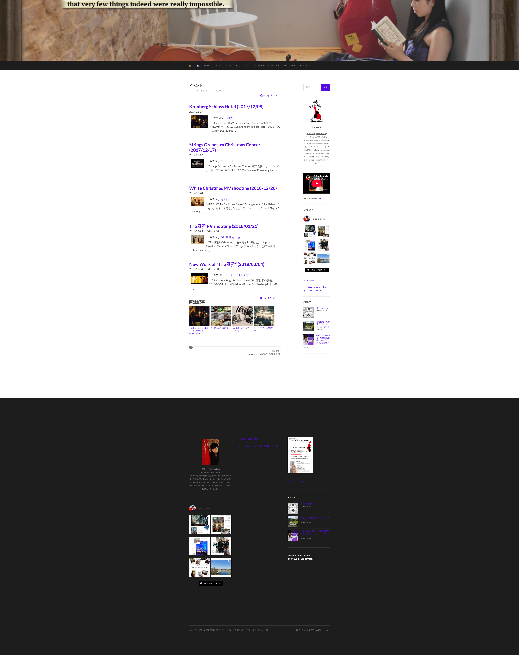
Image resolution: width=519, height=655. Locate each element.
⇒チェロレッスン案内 (296, 481)
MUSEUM (288, 66)
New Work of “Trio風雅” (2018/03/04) (264, 352)
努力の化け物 (322, 308)
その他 (228, 117)
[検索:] (312, 87)
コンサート (227, 161)
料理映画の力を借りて (219, 328)
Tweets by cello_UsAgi (248, 438)
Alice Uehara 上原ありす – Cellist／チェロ (258, 446)
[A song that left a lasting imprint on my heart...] (323, 245)
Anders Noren (314, 630)
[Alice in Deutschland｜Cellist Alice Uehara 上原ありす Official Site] (259, 30)
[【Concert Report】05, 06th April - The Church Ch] (323, 259)
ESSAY (274, 66)
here (319, 198)
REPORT (262, 66)
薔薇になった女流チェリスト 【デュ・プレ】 (323, 324)
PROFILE (220, 66)
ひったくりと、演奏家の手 (263, 329)
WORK (232, 66)
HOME (207, 66)
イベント (196, 85)
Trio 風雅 (226, 237)
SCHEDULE (247, 66)
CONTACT (305, 66)
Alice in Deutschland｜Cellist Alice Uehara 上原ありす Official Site (233, 630)
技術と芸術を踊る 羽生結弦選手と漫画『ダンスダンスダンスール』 (323, 340)
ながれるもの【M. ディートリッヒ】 (242, 329)
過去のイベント (270, 95)
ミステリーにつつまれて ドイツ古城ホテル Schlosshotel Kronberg (199, 331)
